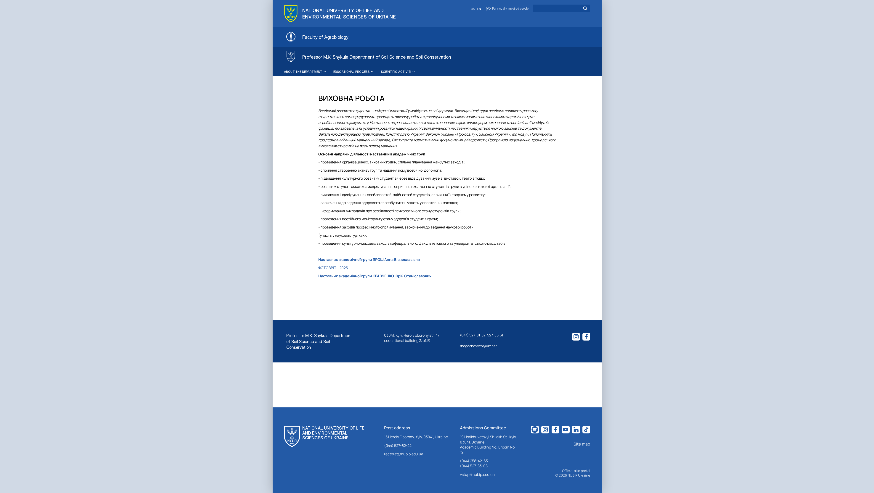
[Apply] (585, 8)
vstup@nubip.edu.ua (477, 474)
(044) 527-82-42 (398, 445)
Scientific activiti (396, 71)
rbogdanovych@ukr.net (478, 346)
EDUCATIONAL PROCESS (351, 71)
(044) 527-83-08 (474, 465)
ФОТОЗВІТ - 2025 (333, 267)
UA (473, 9)
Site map (582, 444)
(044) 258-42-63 (474, 460)
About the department (303, 71)
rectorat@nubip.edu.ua (403, 453)
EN (479, 9)
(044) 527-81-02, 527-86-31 (481, 335)
